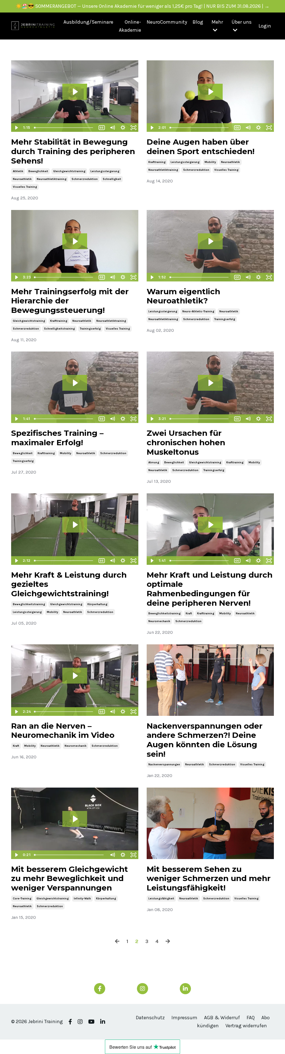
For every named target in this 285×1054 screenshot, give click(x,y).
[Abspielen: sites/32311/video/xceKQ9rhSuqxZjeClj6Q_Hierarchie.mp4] (74, 241)
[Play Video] (16, 854)
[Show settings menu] (122, 127)
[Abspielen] (16, 127)
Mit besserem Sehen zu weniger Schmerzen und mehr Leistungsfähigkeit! (209, 878)
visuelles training (25, 187)
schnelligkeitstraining (59, 328)
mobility (210, 162)
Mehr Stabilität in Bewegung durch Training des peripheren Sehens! (73, 151)
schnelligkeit (112, 179)
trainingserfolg (90, 328)
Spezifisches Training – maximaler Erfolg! (57, 438)
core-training (22, 898)
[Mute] (112, 854)
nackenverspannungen (164, 764)
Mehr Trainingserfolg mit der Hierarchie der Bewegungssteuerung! (70, 301)
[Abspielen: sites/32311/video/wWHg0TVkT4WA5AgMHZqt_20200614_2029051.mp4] (74, 676)
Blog (198, 22)
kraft (189, 613)
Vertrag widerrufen (246, 1026)
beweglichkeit (38, 171)
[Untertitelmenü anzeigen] (101, 127)
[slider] (64, 127)
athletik (18, 171)
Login (265, 26)
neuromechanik (159, 621)
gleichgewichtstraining (69, 171)
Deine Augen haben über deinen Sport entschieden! (200, 146)
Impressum (184, 1018)
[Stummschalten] (112, 127)
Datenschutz (150, 1018)
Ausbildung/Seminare (88, 22)
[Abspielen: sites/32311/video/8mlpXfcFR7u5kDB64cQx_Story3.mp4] (210, 241)
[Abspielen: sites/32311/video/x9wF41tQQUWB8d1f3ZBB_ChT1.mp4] (210, 383)
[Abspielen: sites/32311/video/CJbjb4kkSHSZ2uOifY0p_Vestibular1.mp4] (74, 525)
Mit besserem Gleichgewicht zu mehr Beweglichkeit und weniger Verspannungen (69, 878)
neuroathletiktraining (52, 179)
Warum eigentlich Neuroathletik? (183, 296)
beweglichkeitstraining (29, 604)
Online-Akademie (130, 26)
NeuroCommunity (167, 22)
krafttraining (157, 162)
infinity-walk (82, 898)
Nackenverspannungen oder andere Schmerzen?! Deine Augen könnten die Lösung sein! (204, 740)
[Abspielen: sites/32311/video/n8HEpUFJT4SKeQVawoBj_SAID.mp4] (74, 383)
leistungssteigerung (104, 171)
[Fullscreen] (133, 854)
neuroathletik (22, 179)
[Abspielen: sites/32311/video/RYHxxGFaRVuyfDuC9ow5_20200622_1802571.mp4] (210, 525)
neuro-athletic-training (198, 311)
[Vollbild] (133, 127)
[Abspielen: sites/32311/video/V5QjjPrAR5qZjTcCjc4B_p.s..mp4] (74, 92)
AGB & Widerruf (222, 1018)
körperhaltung (97, 604)
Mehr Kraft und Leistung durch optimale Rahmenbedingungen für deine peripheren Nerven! (209, 589)
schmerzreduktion (85, 179)
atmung (153, 462)
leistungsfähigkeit (161, 898)
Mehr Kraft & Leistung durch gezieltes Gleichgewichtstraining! (69, 584)
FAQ (251, 1018)
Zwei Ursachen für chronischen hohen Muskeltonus (186, 442)
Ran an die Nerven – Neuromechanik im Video (62, 730)
